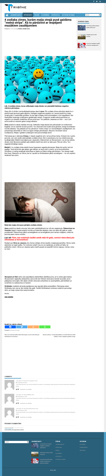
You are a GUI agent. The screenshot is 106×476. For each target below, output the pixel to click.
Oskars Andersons (24, 29)
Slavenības (45, 15)
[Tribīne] (7, 15)
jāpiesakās (17, 429)
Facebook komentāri (18, 427)
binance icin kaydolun (29, 380)
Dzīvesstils (56, 15)
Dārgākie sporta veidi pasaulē (46, 453)
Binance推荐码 (27, 394)
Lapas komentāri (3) (9, 427)
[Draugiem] (33, 326)
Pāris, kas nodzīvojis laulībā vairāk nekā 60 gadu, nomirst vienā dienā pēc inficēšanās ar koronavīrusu (39, 239)
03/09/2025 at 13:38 (22, 396)
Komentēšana (83, 447)
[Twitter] (21, 326)
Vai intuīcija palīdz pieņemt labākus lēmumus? (46, 445)
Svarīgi (17, 330)
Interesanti (28, 15)
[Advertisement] (40, 43)
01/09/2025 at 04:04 (22, 382)
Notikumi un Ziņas (68, 15)
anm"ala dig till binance (29, 408)
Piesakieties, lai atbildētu (26, 389)
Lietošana (82, 444)
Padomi (36, 15)
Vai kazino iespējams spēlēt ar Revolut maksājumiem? (46, 461)
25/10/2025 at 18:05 (22, 410)
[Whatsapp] (44, 326)
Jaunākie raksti (16, 15)
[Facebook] (10, 326)
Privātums (82, 450)
